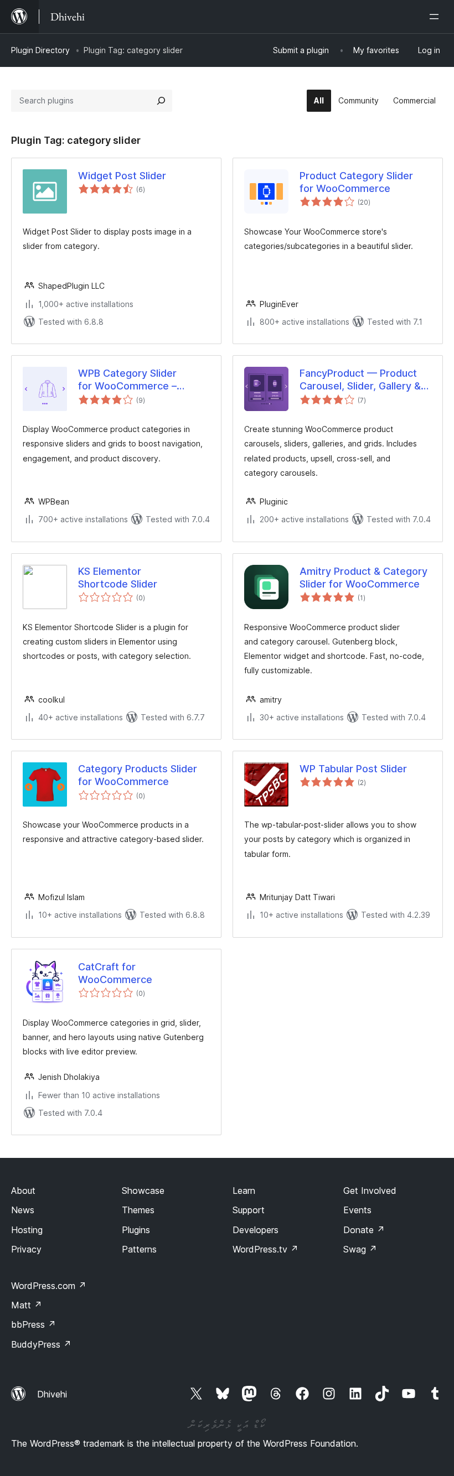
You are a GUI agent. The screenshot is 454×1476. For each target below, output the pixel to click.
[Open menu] (436, 16)
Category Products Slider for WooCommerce (137, 775)
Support (249, 1209)
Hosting (27, 1229)
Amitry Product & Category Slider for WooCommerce (363, 577)
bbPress (33, 1324)
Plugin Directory (40, 50)
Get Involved (369, 1190)
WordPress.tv (265, 1249)
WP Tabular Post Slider (353, 769)
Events (357, 1209)
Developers (255, 1229)
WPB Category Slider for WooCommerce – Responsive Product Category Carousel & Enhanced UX (127, 380)
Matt (26, 1305)
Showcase (143, 1190)
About (23, 1190)
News (22, 1209)
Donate (364, 1229)
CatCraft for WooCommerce (115, 973)
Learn (244, 1190)
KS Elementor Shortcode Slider (117, 577)
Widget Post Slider (122, 175)
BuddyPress (41, 1344)
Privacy (26, 1249)
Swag (360, 1249)
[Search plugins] (161, 101)
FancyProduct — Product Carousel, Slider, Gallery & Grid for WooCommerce (360, 380)
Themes (138, 1209)
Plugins (136, 1229)
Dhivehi (52, 1394)
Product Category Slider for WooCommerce (356, 182)
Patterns (139, 1249)
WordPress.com (48, 1285)
